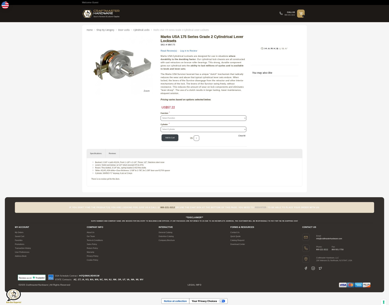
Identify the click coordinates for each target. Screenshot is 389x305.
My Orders (19, 232)
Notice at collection (175, 301)
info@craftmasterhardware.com (329, 239)
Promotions (19, 244)
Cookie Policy (92, 260)
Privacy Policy (92, 256)
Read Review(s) (169, 50)
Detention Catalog (166, 236)
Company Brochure (167, 240)
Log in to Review (188, 50)
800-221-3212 (322, 250)
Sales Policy (92, 244)
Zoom (147, 91)
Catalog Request (237, 240)
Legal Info (194, 285)
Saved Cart (19, 236)
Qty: (191, 138)
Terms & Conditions (95, 240)
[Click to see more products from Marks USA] (274, 48)
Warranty (90, 252)
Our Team (91, 236)
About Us (90, 232)
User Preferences (22, 252)
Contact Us (234, 232)
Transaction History (23, 248)
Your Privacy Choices (204, 301)
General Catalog (165, 232)
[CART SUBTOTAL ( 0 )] (301, 13)
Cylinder (164, 124)
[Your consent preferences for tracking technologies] (384, 302)
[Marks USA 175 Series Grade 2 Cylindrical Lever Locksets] (122, 36)
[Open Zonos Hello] (5, 5)
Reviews (112, 153)
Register (260, 207)
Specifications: (96, 153)
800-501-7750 (338, 250)
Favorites (18, 240)
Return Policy (92, 248)
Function (164, 113)
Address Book (20, 256)
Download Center (237, 244)
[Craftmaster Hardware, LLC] (101, 13)
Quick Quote (235, 236)
